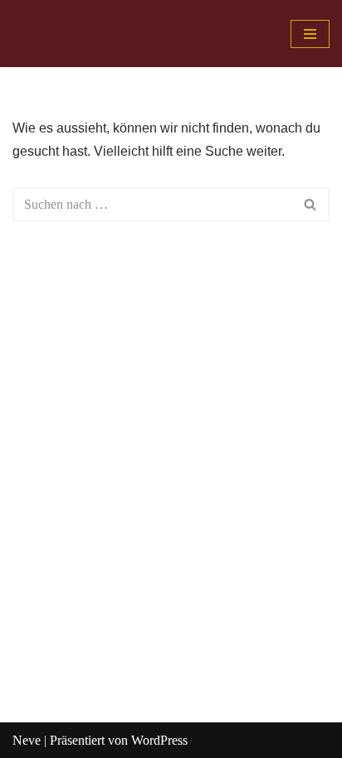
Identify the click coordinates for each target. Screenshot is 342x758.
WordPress (159, 740)
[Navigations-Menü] (310, 34)
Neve (26, 740)
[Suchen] (311, 204)
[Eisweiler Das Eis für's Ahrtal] (64, 34)
